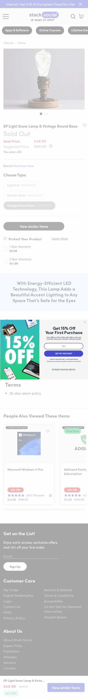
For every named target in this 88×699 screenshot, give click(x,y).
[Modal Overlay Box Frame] (44, 350)
